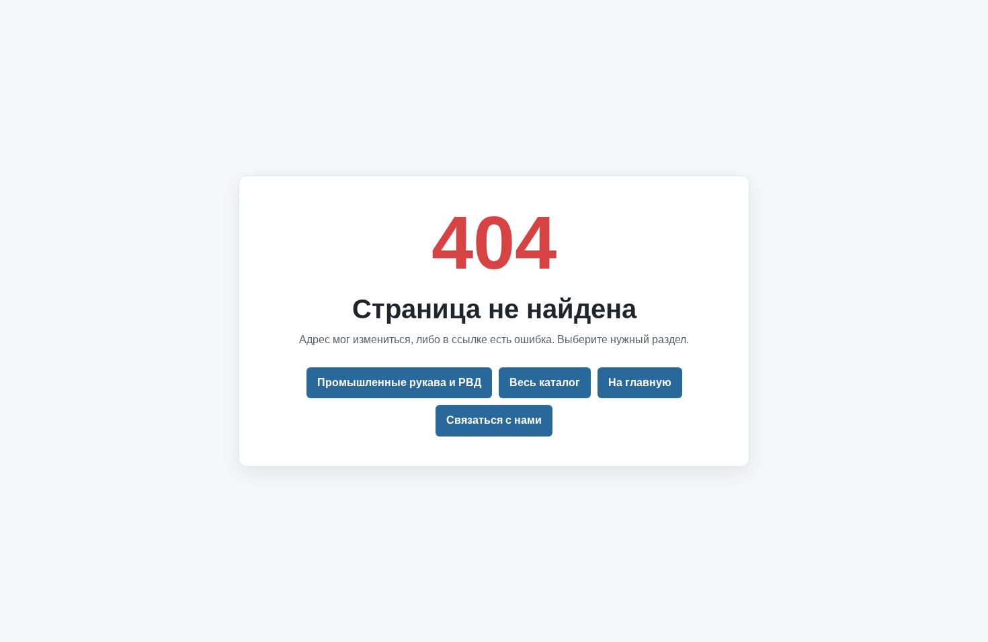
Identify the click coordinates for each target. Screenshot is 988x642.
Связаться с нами (494, 420)
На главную (639, 382)
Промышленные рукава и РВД (399, 382)
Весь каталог (544, 382)
